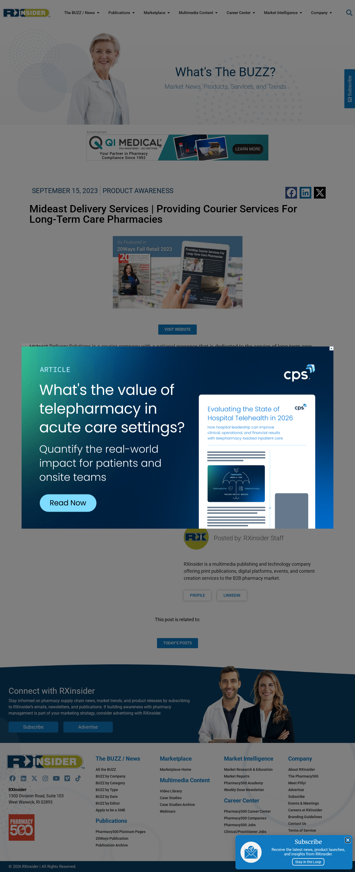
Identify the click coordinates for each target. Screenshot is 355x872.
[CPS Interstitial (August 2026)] (177, 527)
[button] (348, 840)
